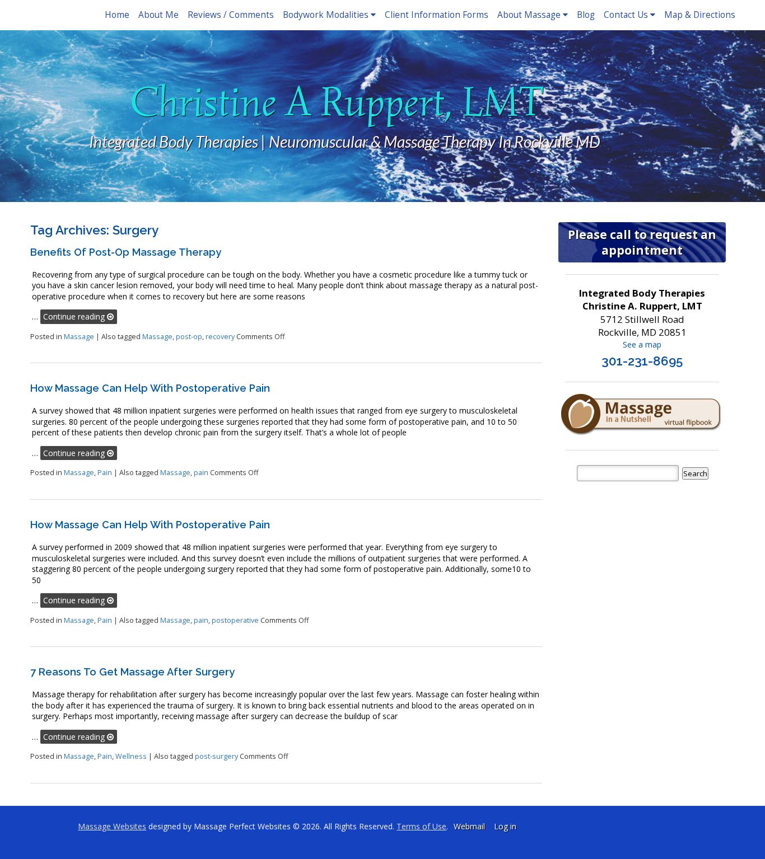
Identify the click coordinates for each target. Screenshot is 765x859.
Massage (79, 336)
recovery (220, 336)
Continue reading (75, 316)
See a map (642, 344)
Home (117, 15)
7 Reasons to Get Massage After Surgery (132, 672)
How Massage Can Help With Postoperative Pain (150, 388)
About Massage (529, 15)
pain (201, 472)
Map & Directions (699, 15)
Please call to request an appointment (642, 242)
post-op (189, 336)
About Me (158, 15)
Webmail (469, 826)
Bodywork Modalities (325, 15)
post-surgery (216, 756)
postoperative (235, 620)
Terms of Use (421, 826)
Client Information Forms (436, 15)
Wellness (131, 756)
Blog (586, 15)
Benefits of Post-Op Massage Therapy (125, 252)
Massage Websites (112, 826)
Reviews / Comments (231, 15)
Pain (104, 472)
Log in (505, 826)
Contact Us (626, 15)
